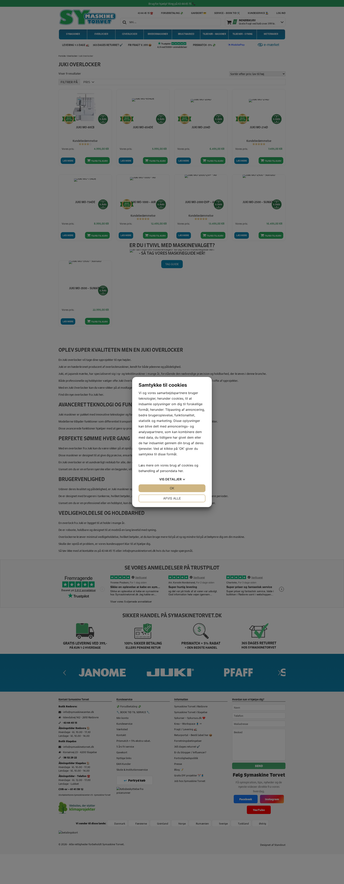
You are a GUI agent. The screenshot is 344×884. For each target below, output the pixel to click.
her (180, 471)
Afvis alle (172, 498)
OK (172, 488)
